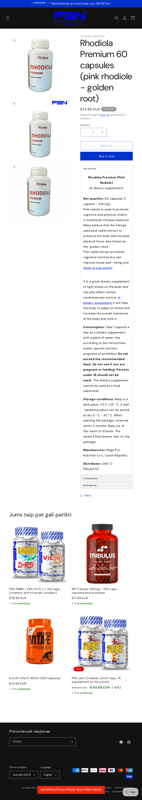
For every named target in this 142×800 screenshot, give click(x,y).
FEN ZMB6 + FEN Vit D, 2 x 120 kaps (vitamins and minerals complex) (34, 590)
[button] (8, 18)
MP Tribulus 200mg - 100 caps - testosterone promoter (95, 590)
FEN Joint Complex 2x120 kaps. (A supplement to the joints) (96, 680)
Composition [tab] (90, 478)
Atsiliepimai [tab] (90, 485)
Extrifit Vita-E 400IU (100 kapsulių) (35, 678)
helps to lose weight (97, 268)
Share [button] (87, 495)
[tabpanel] (106, 323)
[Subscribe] (71, 741)
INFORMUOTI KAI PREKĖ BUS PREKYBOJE (71, 789)
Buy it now (106, 156)
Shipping (104, 114)
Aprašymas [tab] (89, 168)
